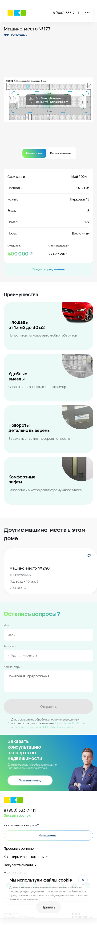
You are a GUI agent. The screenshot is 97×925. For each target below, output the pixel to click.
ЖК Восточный (15, 35)
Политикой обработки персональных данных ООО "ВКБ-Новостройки (48, 725)
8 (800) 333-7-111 (67, 12)
